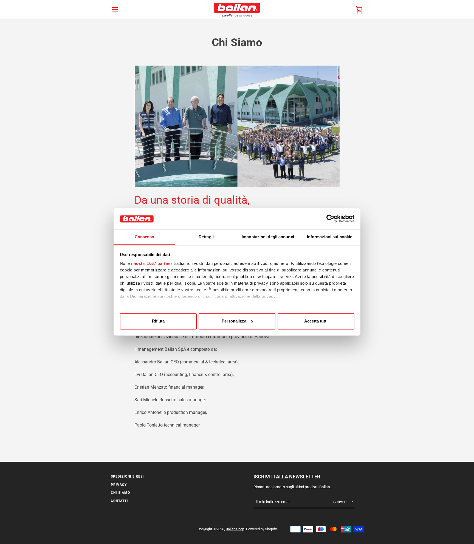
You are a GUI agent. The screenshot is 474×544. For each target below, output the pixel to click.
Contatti (119, 501)
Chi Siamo (120, 493)
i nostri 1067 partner (152, 263)
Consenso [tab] (144, 236)
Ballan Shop (235, 529)
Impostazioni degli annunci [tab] (268, 236)
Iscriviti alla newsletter (286, 476)
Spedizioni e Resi (127, 476)
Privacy (119, 485)
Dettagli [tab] (206, 236)
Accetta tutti (316, 321)
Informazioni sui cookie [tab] (329, 236)
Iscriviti (340, 501)
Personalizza (234, 321)
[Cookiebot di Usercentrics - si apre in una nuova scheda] (330, 219)
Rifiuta (158, 321)
